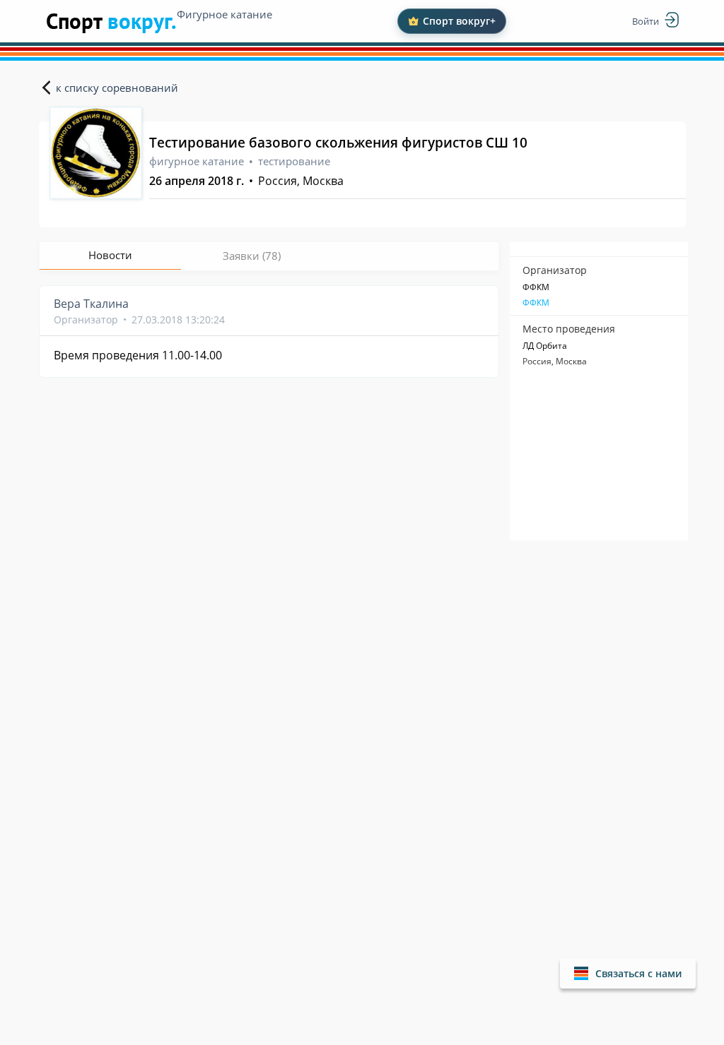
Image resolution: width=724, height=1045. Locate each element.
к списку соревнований (117, 87)
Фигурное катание (224, 14)
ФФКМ (535, 303)
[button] (628, 973)
